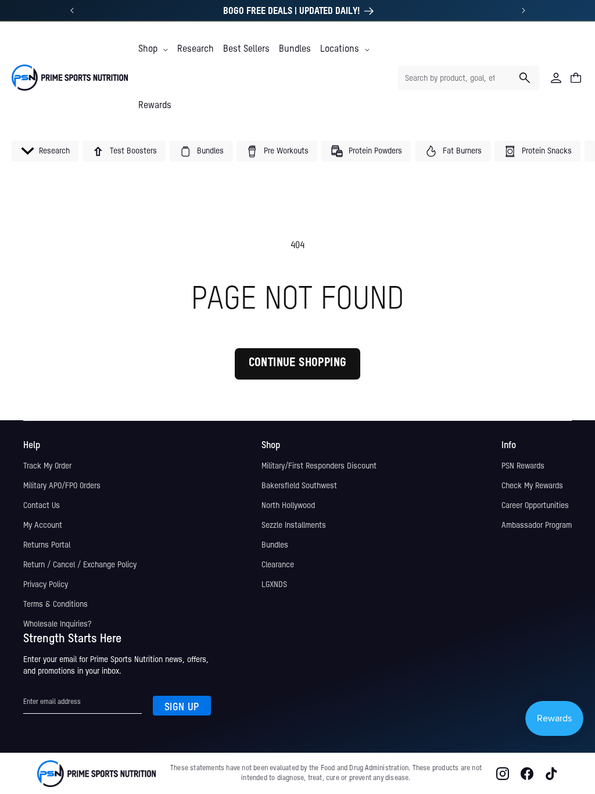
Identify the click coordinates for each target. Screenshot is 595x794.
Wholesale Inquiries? (57, 624)
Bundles (274, 545)
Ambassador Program (536, 525)
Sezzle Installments (293, 525)
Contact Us (41, 506)
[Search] (524, 77)
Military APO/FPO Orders (62, 486)
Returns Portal (46, 545)
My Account (42, 525)
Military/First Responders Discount (319, 466)
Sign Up (181, 707)
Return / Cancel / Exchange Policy (80, 565)
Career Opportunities (535, 506)
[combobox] (468, 78)
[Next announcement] (523, 10)
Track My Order (47, 466)
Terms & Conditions (55, 604)
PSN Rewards (522, 466)
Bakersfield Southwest (299, 486)
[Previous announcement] (72, 10)
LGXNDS (274, 585)
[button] (153, 49)
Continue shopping (298, 363)
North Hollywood (288, 506)
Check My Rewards (532, 486)
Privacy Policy (45, 585)
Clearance (277, 565)
